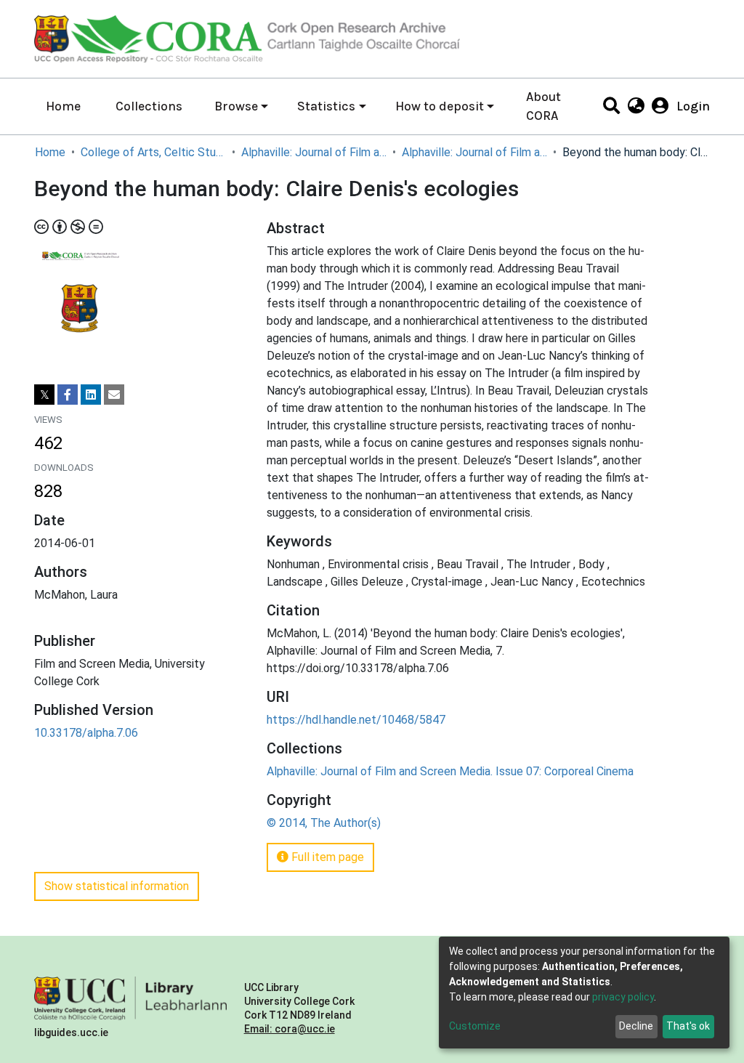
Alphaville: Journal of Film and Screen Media (314, 152)
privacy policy (623, 997)
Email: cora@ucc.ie (289, 1029)
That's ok (688, 1026)
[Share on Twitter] (44, 394)
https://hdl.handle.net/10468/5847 (356, 720)
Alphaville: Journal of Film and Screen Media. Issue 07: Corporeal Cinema (474, 152)
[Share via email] (114, 394)
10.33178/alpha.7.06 (86, 733)
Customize (475, 1026)
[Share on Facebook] (67, 394)
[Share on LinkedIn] (91, 394)
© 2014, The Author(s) (324, 823)
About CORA (543, 106)
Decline (636, 1026)
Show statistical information (116, 886)
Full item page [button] (326, 857)
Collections (149, 106)
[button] (635, 106)
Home (63, 106)
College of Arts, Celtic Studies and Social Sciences (153, 152)
